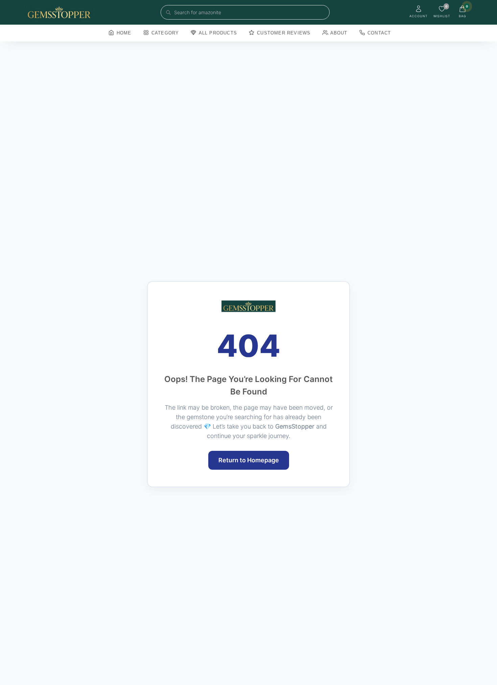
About (338, 32)
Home (123, 32)
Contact (378, 32)
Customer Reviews (282, 32)
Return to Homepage (248, 460)
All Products (217, 32)
